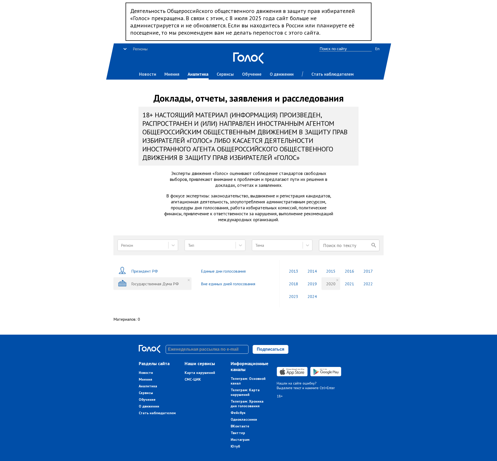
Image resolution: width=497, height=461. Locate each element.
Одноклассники (244, 419)
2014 (312, 271)
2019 (312, 283)
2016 (349, 271)
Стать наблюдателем (332, 74)
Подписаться (270, 349)
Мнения (171, 74)
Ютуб (235, 446)
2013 (293, 271)
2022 (368, 283)
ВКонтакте (240, 426)
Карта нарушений (200, 372)
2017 (368, 271)
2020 (330, 283)
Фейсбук (238, 412)
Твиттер (238, 433)
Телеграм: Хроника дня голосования (247, 403)
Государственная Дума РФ (155, 283)
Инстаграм (240, 439)
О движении (282, 74)
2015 (330, 271)
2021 (349, 283)
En (377, 48)
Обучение (251, 74)
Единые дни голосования (223, 271)
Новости (147, 74)
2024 (312, 296)
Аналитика (198, 74)
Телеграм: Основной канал (248, 381)
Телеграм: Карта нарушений (245, 392)
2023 (293, 296)
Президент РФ (144, 271)
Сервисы (225, 74)
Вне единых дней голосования (228, 283)
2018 (293, 283)
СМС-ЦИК (193, 379)
